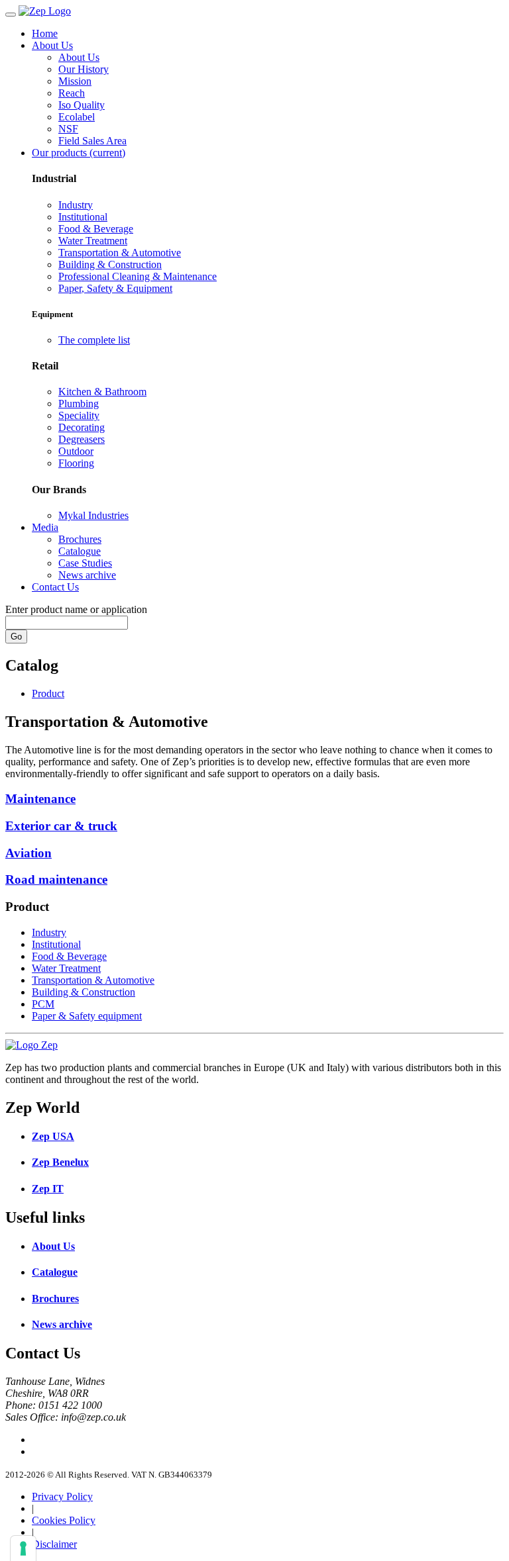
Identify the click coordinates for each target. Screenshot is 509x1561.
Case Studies (85, 563)
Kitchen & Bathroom (102, 391)
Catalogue (79, 551)
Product (48, 693)
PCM (43, 1004)
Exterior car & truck (61, 826)
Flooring (76, 463)
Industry (75, 205)
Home (45, 33)
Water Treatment (92, 240)
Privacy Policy (62, 1496)
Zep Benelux (60, 1162)
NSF (68, 128)
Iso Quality (81, 105)
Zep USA (53, 1136)
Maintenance (40, 799)
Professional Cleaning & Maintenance (137, 276)
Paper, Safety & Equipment (115, 288)
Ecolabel (76, 116)
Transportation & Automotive (119, 252)
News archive (87, 575)
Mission (74, 81)
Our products (78, 152)
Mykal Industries (93, 515)
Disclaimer (54, 1544)
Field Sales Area (92, 140)
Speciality (78, 415)
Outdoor (75, 451)
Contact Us (55, 586)
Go (16, 636)
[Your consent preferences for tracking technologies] (23, 1548)
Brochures (79, 539)
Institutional (82, 216)
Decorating (81, 427)
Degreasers (81, 439)
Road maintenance (56, 879)
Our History (83, 69)
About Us (52, 45)
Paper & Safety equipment (87, 1015)
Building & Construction (110, 264)
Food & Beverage (95, 228)
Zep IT (48, 1188)
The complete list (94, 340)
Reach (71, 93)
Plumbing (78, 403)
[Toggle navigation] (10, 15)
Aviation (28, 853)
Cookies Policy (63, 1520)
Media (45, 527)
